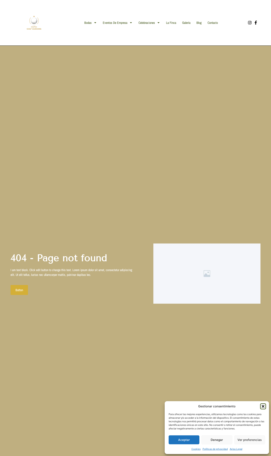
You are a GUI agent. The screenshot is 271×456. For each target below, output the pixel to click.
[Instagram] (250, 23)
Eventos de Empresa (115, 22)
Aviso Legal (236, 448)
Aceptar (184, 440)
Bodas (88, 22)
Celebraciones (146, 22)
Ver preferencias (249, 440)
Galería (186, 22)
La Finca (171, 22)
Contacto (213, 22)
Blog (199, 22)
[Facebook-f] (256, 23)
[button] (263, 406)
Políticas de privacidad (215, 448)
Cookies (196, 448)
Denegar (217, 440)
